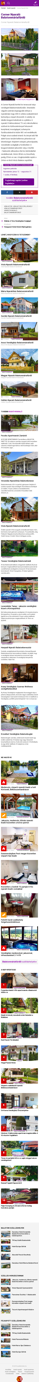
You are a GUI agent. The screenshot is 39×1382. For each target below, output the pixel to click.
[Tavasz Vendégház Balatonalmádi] (19, 548)
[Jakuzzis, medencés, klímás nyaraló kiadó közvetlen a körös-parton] (19, 806)
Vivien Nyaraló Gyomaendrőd (22, 1288)
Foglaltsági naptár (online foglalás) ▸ (16, 181)
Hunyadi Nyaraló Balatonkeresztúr (16, 647)
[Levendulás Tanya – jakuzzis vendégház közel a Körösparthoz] (19, 589)
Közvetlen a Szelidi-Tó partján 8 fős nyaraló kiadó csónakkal (17, 888)
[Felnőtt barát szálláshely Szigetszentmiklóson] (19, 905)
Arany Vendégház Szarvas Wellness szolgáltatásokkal (17, 687)
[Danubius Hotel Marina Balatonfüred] (5, 1265)
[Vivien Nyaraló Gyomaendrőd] (5, 1289)
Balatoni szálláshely (27, 1373)
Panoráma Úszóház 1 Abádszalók (24, 1295)
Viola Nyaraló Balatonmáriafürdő (15, 264)
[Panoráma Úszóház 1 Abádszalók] (5, 1296)
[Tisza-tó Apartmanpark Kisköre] (5, 1311)
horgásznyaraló (23, 817)
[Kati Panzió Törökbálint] (19, 1030)
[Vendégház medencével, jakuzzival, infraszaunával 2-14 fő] (19, 938)
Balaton (8, 206)
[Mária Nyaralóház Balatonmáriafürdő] (19, 280)
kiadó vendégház (23, 950)
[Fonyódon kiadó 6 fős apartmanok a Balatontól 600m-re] (19, 980)
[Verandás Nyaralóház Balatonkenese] (19, 464)
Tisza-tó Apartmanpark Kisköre (23, 1310)
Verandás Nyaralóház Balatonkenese (17, 481)
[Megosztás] (7, 192)
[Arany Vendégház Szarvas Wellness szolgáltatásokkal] (19, 673)
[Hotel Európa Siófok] (5, 1249)
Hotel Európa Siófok (19, 1246)
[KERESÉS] (8, 3)
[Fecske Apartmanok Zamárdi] (19, 423)
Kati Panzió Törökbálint (10, 1040)
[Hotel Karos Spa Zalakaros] (5, 1347)
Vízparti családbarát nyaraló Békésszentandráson (11, 1087)
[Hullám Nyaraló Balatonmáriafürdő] (19, 390)
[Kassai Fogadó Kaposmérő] (19, 1173)
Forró (3, 782)
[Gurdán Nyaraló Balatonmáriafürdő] (19, 305)
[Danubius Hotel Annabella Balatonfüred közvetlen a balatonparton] (5, 1234)
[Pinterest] (32, 192)
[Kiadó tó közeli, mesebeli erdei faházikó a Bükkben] (19, 1005)
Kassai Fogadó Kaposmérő (11, 1183)
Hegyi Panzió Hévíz (8, 1063)
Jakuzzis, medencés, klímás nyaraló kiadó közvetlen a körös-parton (17, 821)
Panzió (20, 1371)
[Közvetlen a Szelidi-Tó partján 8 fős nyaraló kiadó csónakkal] (19, 872)
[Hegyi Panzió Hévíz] (19, 1053)
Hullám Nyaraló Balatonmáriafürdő (16, 400)
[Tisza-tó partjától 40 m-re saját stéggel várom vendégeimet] (19, 1148)
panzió (19, 1038)
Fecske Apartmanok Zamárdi (14, 435)
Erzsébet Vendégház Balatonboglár (17, 734)
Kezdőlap (8, 1369)
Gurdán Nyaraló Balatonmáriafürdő (16, 316)
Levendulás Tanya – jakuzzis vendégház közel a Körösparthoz (19, 607)
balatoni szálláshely (23, 206)
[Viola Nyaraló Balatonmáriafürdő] (19, 250)
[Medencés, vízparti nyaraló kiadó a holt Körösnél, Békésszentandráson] (19, 773)
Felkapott (3, 815)
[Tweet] (19, 192)
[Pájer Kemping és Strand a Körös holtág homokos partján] (19, 1196)
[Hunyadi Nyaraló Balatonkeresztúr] (19, 634)
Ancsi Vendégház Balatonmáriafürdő (17, 342)
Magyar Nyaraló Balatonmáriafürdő (16, 375)
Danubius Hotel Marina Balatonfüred (25, 1263)
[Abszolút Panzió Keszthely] (5, 1257)
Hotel (17, 1373)
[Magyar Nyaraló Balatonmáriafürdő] (19, 361)
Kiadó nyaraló (7, 261)
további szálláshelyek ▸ (19, 199)
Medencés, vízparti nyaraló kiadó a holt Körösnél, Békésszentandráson (18, 788)
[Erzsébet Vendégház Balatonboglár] (19, 717)
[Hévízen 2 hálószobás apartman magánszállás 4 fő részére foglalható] (19, 1123)
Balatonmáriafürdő (13, 208)
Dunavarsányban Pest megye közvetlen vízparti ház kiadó (18, 854)
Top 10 (35, 5)
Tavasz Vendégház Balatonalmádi (16, 561)
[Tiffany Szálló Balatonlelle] (5, 1241)
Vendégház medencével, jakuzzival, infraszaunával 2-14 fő (17, 954)
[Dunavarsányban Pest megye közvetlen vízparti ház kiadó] (19, 839)
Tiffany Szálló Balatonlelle (21, 1240)
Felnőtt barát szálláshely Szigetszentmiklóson (12, 921)
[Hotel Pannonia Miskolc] (5, 1340)
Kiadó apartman (22, 916)
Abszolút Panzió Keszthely (21, 1255)
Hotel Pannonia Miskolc (20, 1339)
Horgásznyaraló (29, 1371)
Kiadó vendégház (10, 1371)
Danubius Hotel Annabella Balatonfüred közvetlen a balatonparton (21, 1234)
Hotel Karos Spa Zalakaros (21, 1345)
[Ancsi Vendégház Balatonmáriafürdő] (19, 331)
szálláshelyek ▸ (19, 961)
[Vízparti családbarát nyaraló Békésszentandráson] (19, 1076)
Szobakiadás (10, 1373)
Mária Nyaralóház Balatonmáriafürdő (17, 291)
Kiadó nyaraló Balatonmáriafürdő (12, 211)
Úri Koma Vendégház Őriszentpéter (14, 1110)
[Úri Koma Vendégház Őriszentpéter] (19, 1101)
